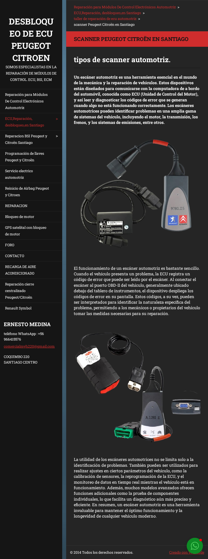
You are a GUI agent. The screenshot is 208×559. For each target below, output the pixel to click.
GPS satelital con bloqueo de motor (25, 230)
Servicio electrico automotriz (19, 174)
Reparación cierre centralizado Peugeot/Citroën (19, 291)
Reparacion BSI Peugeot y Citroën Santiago (26, 139)
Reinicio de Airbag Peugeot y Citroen (27, 191)
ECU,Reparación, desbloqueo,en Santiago (24, 121)
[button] (195, 546)
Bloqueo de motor (19, 216)
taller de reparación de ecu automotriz (105, 18)
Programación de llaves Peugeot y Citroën (24, 156)
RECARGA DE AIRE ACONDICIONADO (20, 270)
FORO (9, 244)
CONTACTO (14, 255)
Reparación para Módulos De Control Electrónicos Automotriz (26, 101)
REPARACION (16, 205)
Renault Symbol (18, 308)
